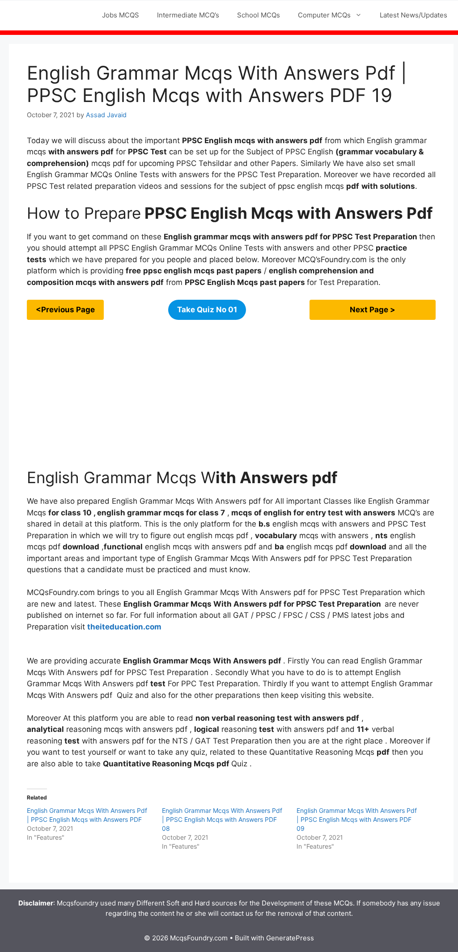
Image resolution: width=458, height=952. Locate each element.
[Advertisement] (231, 394)
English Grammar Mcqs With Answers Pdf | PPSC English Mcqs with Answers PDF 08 (222, 819)
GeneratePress (290, 938)
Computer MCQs (324, 15)
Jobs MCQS (120, 15)
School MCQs (258, 15)
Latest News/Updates (413, 15)
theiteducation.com (124, 626)
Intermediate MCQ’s (188, 15)
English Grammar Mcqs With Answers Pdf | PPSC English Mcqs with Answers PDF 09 (357, 819)
